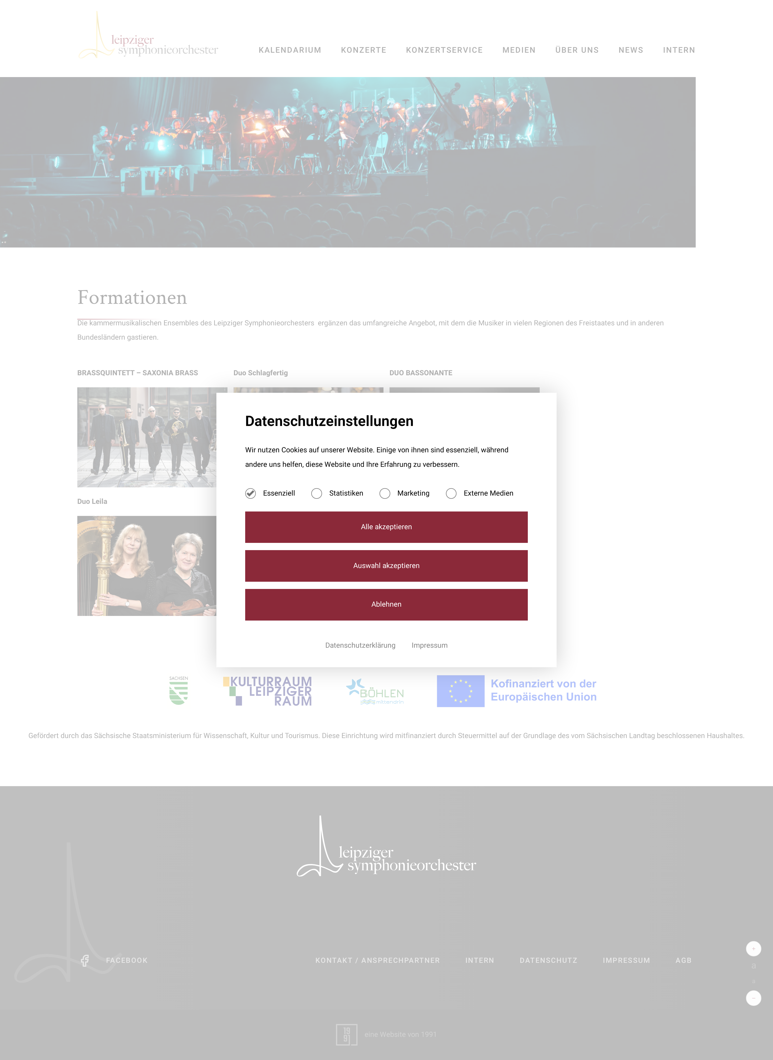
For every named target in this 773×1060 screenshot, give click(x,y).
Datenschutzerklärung (361, 645)
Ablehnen (386, 604)
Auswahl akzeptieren (386, 566)
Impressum (430, 645)
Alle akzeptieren (386, 527)
